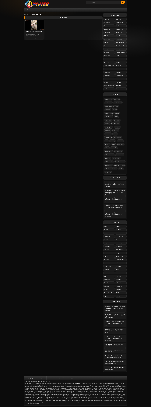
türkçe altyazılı (108, 165)
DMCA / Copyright (29, 378)
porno (106, 141)
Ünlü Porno (118, 85)
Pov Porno (118, 69)
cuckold (117, 113)
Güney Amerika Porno (121, 45)
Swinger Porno (119, 75)
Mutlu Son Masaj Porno (109, 65)
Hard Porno (106, 49)
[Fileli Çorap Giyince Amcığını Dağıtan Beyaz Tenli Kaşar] (34, 25)
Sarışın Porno (107, 75)
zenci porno (108, 172)
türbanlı (107, 148)
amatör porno (108, 102)
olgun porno (108, 134)
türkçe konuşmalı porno (111, 168)
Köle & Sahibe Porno (120, 52)
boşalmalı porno (109, 113)
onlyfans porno (117, 137)
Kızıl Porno (106, 52)
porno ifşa (112, 141)
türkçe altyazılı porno (119, 165)
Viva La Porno (37, 381)
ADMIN (117, 346)
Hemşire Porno (119, 49)
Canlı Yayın (118, 25)
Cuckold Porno (119, 29)
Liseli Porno (118, 59)
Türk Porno (118, 82)
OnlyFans (106, 69)
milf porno (107, 130)
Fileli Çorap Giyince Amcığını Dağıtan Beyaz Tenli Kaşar (40, 31)
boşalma (115, 109)
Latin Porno (118, 55)
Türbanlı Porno (119, 79)
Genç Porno (106, 42)
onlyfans (115, 134)
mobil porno (115, 130)
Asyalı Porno (107, 22)
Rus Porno (118, 72)
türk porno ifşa (116, 158)
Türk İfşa (106, 82)
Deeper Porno (119, 32)
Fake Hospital (119, 39)
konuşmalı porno (115, 123)
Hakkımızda (50, 378)
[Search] (123, 2)
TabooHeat (106, 79)
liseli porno (117, 127)
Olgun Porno (119, 65)
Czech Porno (107, 32)
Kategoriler (72, 378)
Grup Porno (106, 45)
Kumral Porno (107, 55)
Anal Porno (118, 19)
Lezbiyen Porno (107, 59)
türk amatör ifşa (118, 151)
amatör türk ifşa (118, 102)
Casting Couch (107, 29)
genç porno (117, 120)
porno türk (120, 141)
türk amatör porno (109, 154)
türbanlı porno (108, 151)
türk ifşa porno (119, 154)
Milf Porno (106, 62)
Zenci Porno (118, 88)
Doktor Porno (107, 35)
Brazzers (106, 25)
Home (28, 9)
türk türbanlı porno (120, 161)
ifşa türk (107, 123)
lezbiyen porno (108, 127)
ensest (116, 116)
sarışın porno (120, 144)
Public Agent (107, 72)
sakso (113, 144)
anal (117, 106)
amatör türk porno (109, 106)
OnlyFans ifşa (108, 137)
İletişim (65, 378)
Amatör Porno (107, 19)
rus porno (107, 144)
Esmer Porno (107, 39)
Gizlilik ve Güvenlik (40, 378)
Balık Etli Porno (119, 22)
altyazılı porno (108, 99)
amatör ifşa (117, 99)
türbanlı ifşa (114, 148)
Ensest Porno (119, 35)
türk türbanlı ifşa (109, 161)
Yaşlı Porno (106, 88)
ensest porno (108, 120)
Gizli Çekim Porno (120, 42)
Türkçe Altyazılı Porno (109, 85)
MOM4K (118, 62)
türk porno (107, 158)
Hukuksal (58, 378)
